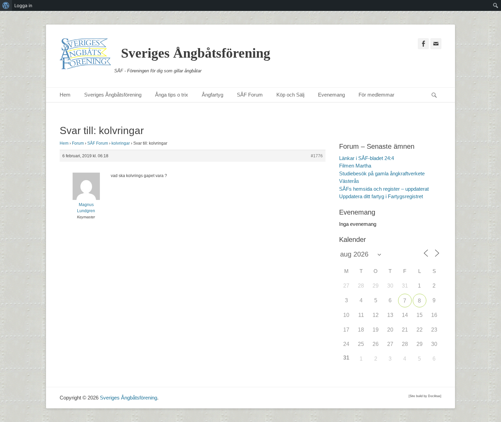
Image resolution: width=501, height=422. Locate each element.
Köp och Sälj (290, 95)
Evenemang (331, 95)
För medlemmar (376, 95)
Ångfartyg (212, 95)
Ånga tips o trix (171, 95)
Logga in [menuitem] (23, 5)
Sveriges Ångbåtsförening (195, 53)
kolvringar (120, 143)
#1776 (317, 156)
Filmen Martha (355, 166)
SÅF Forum (250, 95)
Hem (65, 95)
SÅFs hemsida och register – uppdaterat (384, 189)
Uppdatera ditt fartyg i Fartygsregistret (381, 196)
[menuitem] (6, 5)
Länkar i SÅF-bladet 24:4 (366, 158)
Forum (78, 143)
